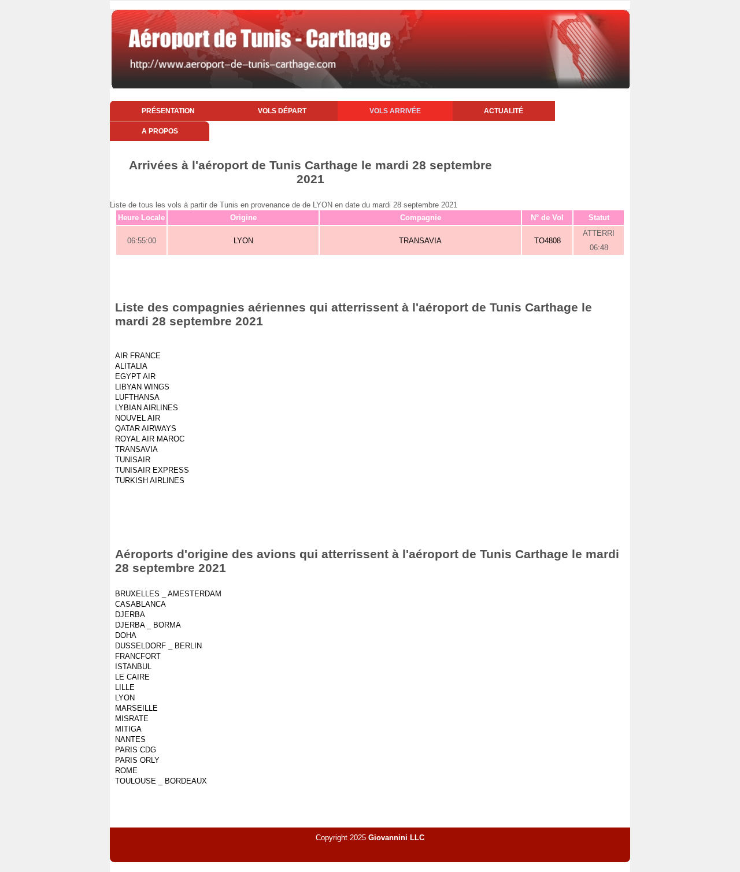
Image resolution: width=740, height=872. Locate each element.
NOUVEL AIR (137, 418)
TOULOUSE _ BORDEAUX (161, 781)
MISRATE (132, 718)
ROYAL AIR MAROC (149, 439)
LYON (243, 240)
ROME (126, 770)
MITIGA (128, 729)
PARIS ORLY (137, 760)
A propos (160, 131)
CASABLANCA (140, 604)
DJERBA (130, 614)
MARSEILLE (136, 708)
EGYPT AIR (135, 376)
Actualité (503, 111)
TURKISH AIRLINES (149, 480)
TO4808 (547, 240)
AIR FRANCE (138, 355)
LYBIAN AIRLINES (146, 407)
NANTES (130, 739)
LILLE (125, 687)
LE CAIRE (132, 677)
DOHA (125, 635)
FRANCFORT (138, 656)
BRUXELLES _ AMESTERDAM (168, 593)
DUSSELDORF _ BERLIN (158, 645)
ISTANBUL (133, 666)
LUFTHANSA (137, 397)
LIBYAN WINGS (142, 387)
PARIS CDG (135, 749)
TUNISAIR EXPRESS (152, 470)
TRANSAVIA (420, 240)
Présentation (168, 111)
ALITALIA (131, 366)
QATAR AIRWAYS (145, 428)
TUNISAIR (132, 459)
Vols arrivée (395, 111)
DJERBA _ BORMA (148, 625)
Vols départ (282, 111)
